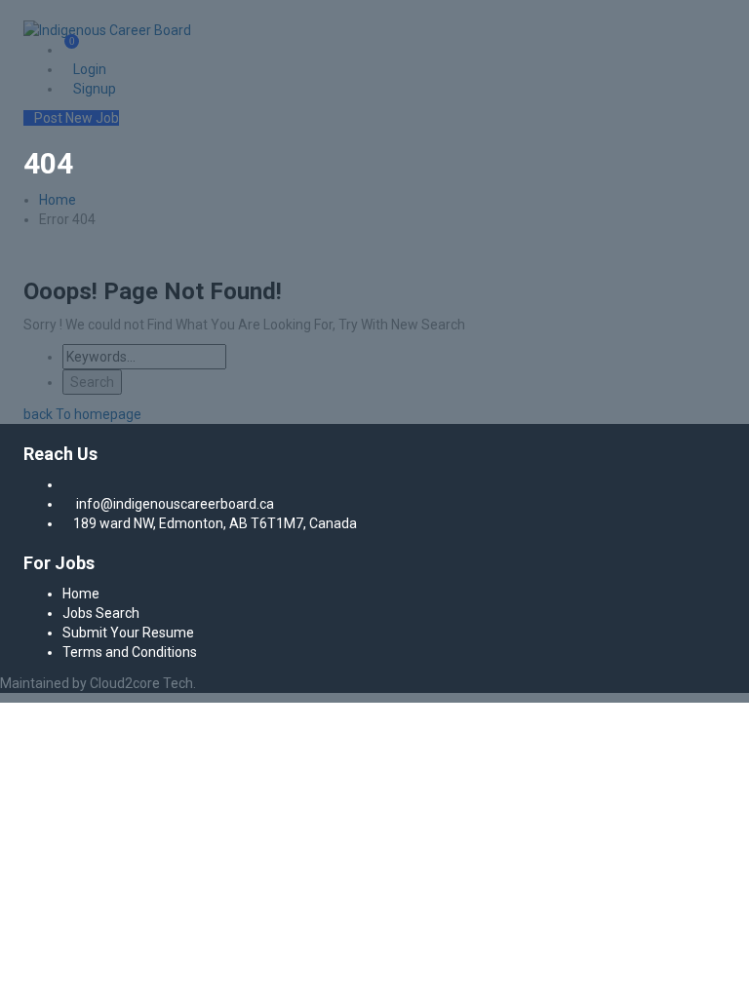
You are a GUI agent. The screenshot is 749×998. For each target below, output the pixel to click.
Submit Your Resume (128, 632)
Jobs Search (100, 613)
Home (80, 593)
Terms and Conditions (129, 652)
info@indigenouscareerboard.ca (175, 504)
